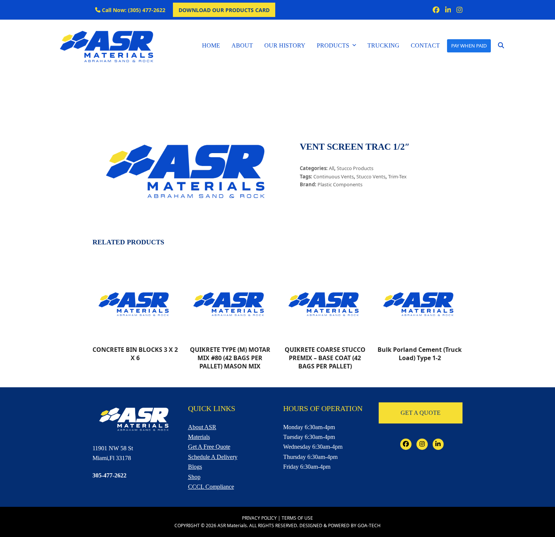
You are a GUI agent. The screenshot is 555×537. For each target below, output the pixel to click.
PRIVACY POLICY (259, 518)
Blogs (195, 466)
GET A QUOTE (421, 413)
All (331, 168)
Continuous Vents (333, 176)
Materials (199, 437)
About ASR (202, 427)
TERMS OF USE (297, 518)
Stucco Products (355, 168)
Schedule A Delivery (212, 457)
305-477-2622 (109, 475)
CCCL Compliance (211, 486)
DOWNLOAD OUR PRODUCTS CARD (224, 10)
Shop (194, 477)
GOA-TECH (369, 525)
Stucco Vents (370, 176)
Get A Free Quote (209, 446)
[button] (501, 45)
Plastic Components (340, 184)
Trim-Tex (397, 176)
